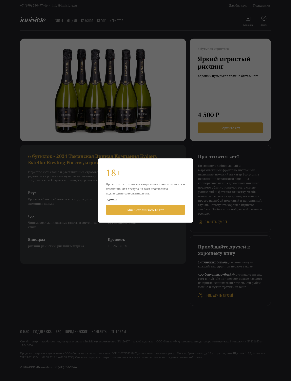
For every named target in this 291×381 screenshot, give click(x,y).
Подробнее (111, 200)
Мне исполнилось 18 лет (145, 210)
